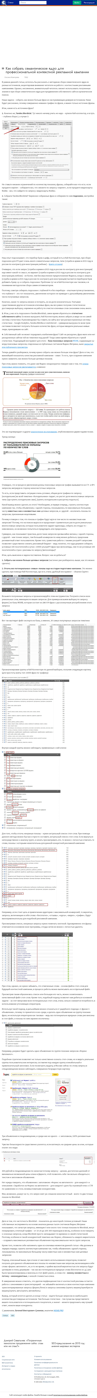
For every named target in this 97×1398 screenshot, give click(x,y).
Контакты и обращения (42, 1374)
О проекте (38, 1356)
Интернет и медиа (8, 1366)
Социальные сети (8, 1360)
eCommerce (6, 1369)
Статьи (5, 1315)
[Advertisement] (48, 12)
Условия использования (43, 1359)
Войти (77, 2)
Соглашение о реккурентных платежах (48, 1371)
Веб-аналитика (7, 1363)
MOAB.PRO (58, 1310)
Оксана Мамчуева (11, 77)
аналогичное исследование (44, 431)
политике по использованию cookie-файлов (70, 1395)
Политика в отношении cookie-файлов (48, 1368)
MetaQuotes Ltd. (48, 1382)
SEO (12, 1315)
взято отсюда (55, 264)
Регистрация (89, 2)
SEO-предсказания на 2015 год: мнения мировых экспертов (68, 1345)
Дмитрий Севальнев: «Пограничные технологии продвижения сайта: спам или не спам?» (23, 1343)
